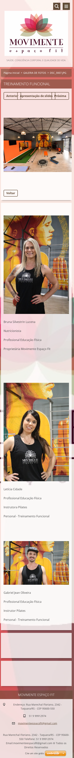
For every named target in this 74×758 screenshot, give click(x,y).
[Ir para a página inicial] (36, 29)
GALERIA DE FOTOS (34, 72)
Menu (66, 6)
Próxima (60, 96)
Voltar (10, 193)
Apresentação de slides (36, 96)
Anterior (12, 96)
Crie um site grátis (34, 753)
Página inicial (12, 72)
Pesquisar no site (56, 6)
